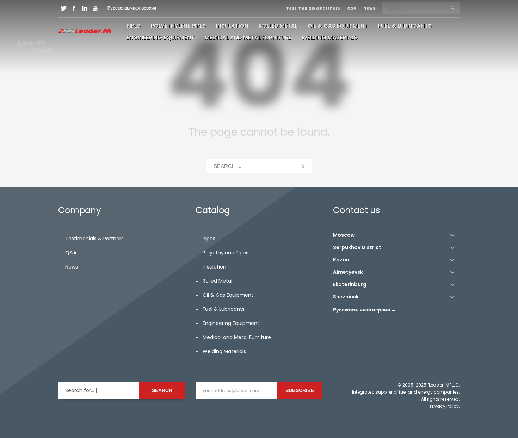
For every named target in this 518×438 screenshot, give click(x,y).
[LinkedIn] (84, 8)
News (369, 8)
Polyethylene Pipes (225, 252)
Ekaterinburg (349, 284)
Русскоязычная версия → (134, 8)
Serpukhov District (357, 247)
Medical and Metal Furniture (237, 337)
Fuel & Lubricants (224, 309)
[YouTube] (95, 8)
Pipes (209, 238)
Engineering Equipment (231, 323)
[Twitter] (63, 8)
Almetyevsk (348, 272)
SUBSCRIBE (299, 390)
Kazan (341, 259)
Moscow (344, 235)
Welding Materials (224, 351)
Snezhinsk (346, 296)
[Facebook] (74, 8)
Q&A (351, 8)
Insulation (214, 266)
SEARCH (162, 390)
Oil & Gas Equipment (228, 294)
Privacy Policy (444, 406)
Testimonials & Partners (313, 8)
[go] (452, 7)
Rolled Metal (217, 280)
